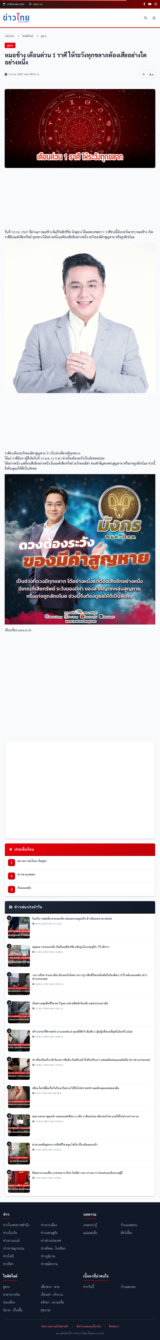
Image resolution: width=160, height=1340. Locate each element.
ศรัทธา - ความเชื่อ (52, 1302)
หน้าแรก (9, 36)
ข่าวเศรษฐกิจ (49, 1233)
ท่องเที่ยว (9, 1302)
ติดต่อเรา (114, 1326)
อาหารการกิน (11, 1294)
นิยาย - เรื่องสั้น (13, 1310)
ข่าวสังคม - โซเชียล (53, 1248)
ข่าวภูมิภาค (48, 1256)
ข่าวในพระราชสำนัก (16, 1225)
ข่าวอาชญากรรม (13, 1248)
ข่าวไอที (8, 1256)
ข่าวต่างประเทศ (51, 1241)
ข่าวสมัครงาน (49, 1264)
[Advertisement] (80, 200)
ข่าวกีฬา (8, 1264)
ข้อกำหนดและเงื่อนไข (88, 1326)
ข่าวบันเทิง (10, 1233)
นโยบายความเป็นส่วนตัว (54, 1326)
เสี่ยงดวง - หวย (50, 1287)
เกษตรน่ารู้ (90, 1225)
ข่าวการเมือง (49, 1225)
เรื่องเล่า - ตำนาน (52, 1294)
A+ (151, 74)
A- (144, 74)
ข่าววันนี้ (88, 1287)
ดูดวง (43, 36)
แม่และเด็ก (90, 1233)
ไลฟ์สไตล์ (27, 36)
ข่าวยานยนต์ (11, 1241)
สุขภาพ (45, 1310)
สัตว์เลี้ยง (126, 1233)
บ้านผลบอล (128, 1287)
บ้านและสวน (129, 1225)
